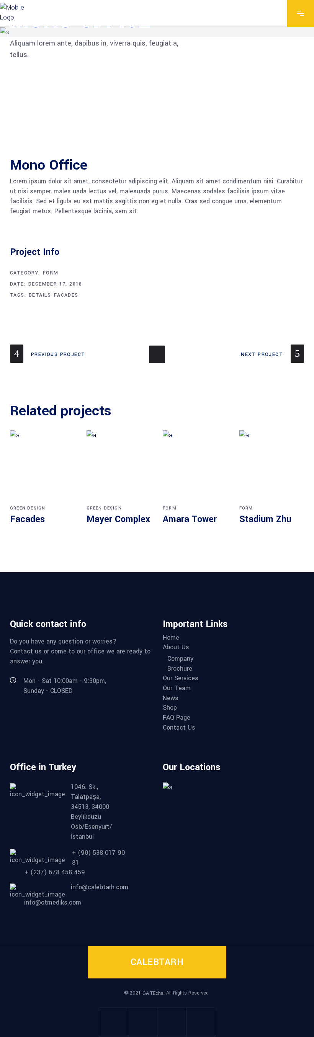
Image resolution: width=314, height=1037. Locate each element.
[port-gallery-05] (106, 135)
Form (51, 273)
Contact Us (179, 728)
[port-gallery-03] (55, 113)
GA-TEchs (153, 993)
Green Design (27, 508)
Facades (66, 295)
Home (171, 638)
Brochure (179, 669)
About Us (176, 647)
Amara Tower (190, 519)
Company (180, 659)
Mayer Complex (118, 519)
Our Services (180, 678)
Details (40, 295)
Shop (170, 708)
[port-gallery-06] (157, 113)
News (170, 698)
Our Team (177, 688)
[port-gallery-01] (259, 113)
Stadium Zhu (265, 519)
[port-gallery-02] (55, 92)
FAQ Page (176, 718)
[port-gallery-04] (259, 135)
